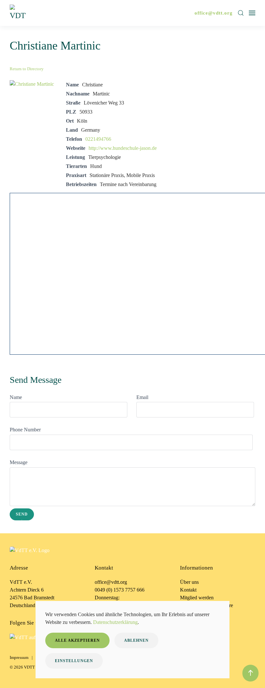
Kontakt (188, 590)
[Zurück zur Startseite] (19, 13)
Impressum (19, 657)
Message (18, 462)
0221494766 (98, 139)
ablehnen (136, 640)
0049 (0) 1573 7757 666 (119, 590)
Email (142, 397)
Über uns (189, 582)
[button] (241, 13)
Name (16, 397)
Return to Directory (27, 68)
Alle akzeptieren (77, 640)
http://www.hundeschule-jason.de (123, 148)
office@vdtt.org (214, 13)
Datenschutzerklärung (115, 622)
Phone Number (25, 429)
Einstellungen (74, 661)
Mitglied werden (197, 597)
